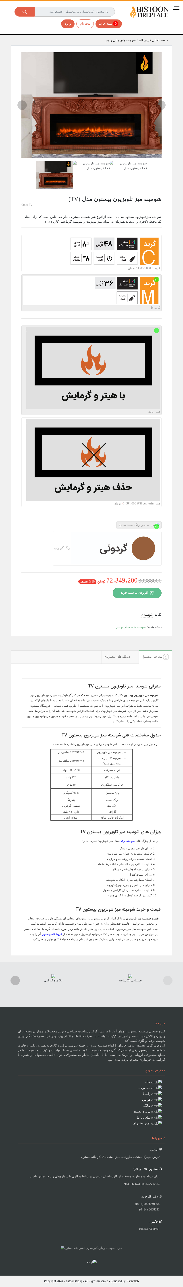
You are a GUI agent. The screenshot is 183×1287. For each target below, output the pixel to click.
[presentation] (22, 105)
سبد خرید (108, 23)
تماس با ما (143, 1117)
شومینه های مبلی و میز (121, 40)
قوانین (146, 1099)
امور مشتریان (141, 1123)
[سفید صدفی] (120, 526)
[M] (156, 279)
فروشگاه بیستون (52, 934)
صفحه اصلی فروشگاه (153, 40)
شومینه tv (147, 614)
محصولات (144, 1088)
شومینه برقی (127, 840)
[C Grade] (25, 239)
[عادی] (25, 330)
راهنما (146, 1094)
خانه (147, 1082)
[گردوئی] (56, 535)
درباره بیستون (141, 1111)
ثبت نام (85, 23)
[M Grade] (25, 279)
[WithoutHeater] (25, 422)
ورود (68, 23)
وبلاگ (146, 1105)
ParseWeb (133, 1281)
